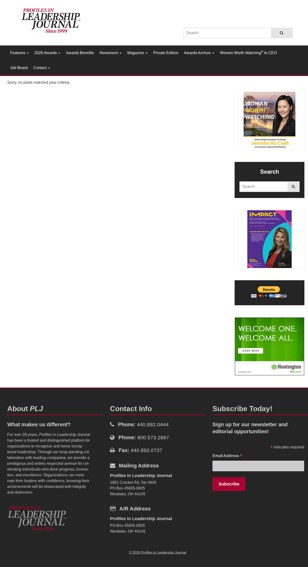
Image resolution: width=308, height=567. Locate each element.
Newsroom (109, 53)
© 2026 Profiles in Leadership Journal (157, 552)
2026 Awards (46, 53)
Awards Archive (198, 53)
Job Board (19, 68)
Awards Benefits (80, 53)
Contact (40, 68)
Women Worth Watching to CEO (248, 52)
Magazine (136, 53)
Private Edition (165, 53)
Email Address (227, 456)
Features (18, 53)
